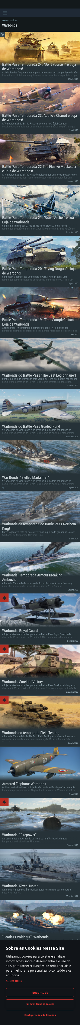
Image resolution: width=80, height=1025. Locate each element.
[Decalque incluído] (4, 597)
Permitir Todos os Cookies (40, 1003)
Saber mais (14, 981)
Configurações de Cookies (40, 1014)
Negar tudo (40, 993)
